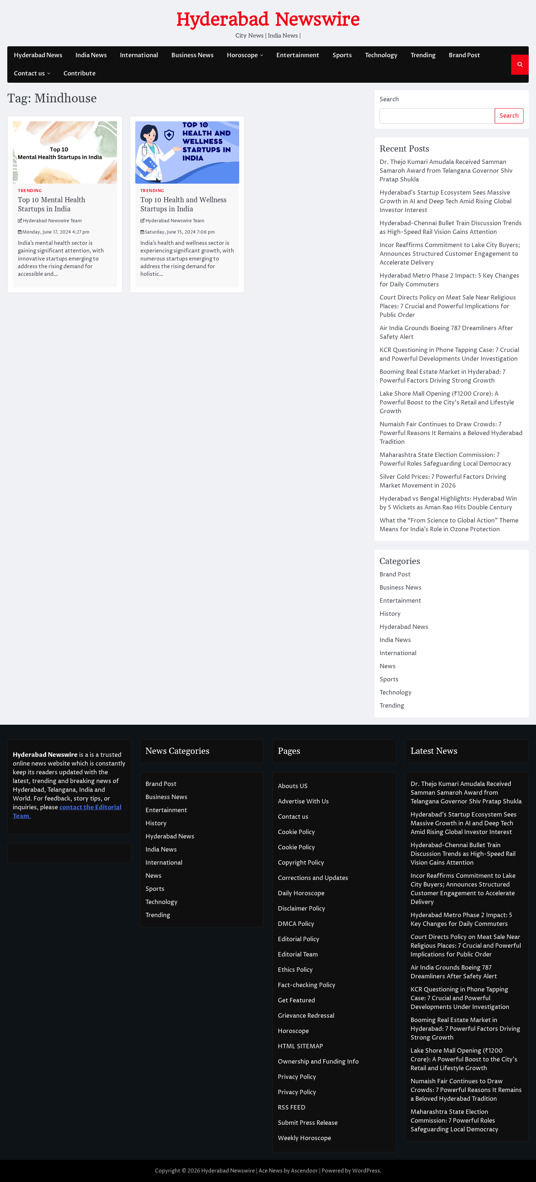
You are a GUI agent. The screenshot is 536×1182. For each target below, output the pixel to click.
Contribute (79, 74)
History (390, 614)
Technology (381, 55)
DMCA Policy (296, 924)
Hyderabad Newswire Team (52, 221)
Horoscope (242, 55)
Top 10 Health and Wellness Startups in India (183, 205)
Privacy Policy (297, 1077)
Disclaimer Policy (301, 909)
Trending (423, 55)
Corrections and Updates (313, 878)
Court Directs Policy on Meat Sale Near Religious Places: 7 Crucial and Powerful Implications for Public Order (448, 306)
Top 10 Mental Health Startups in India (51, 205)
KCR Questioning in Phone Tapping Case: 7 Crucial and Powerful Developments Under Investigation (460, 998)
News (388, 666)
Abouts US (293, 786)
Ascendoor (304, 1170)
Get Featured (296, 1001)
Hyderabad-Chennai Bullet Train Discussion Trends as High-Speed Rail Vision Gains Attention (463, 854)
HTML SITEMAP (300, 1046)
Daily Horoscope (301, 893)
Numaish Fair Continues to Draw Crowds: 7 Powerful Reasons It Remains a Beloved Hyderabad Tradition (451, 433)
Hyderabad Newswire (268, 19)
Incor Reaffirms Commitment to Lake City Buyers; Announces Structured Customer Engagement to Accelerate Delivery (450, 254)
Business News (192, 55)
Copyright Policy (301, 863)
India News (91, 55)
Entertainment (297, 55)
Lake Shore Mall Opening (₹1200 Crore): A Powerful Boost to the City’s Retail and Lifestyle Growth (447, 402)
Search (389, 99)
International (139, 55)
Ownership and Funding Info (318, 1062)
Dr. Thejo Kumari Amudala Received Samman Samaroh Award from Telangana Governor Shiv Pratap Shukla (446, 171)
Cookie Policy (296, 832)
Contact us (29, 74)
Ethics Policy (295, 970)
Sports (342, 55)
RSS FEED (292, 1108)
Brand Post (464, 55)
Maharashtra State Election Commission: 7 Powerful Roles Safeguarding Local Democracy (454, 1121)
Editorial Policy (298, 939)
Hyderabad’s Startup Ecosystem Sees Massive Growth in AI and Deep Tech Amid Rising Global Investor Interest (446, 201)
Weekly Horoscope (304, 1138)
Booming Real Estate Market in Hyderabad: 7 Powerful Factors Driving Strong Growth (465, 1029)
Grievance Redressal (306, 1016)
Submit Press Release (308, 1123)
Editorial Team (298, 955)
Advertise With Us (303, 802)
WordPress (366, 1170)
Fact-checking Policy (306, 985)
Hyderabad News (38, 55)
